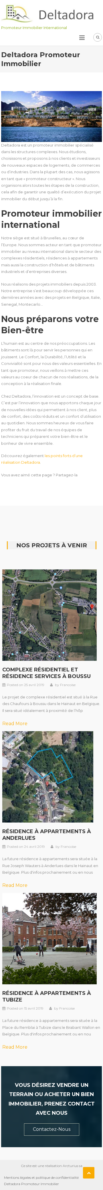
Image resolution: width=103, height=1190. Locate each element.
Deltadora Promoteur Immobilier (31, 1184)
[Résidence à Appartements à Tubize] (49, 938)
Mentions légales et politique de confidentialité (41, 1177)
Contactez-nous (51, 1129)
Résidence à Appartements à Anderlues (46, 834)
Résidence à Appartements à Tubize (46, 996)
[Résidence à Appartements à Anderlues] (47, 776)
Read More (14, 723)
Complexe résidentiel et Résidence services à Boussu (46, 673)
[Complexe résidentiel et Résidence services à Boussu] (49, 614)
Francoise (68, 685)
